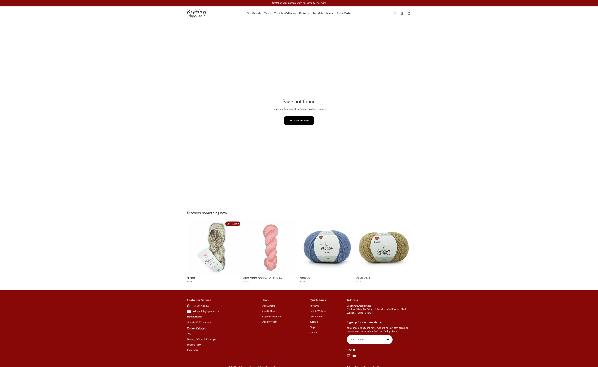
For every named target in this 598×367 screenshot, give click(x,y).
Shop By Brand (269, 311)
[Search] (395, 13)
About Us (314, 305)
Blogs (312, 327)
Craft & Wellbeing (318, 311)
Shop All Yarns (268, 305)
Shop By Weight (269, 321)
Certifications (316, 316)
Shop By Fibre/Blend (272, 316)
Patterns (314, 332)
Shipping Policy (194, 344)
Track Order (192, 350)
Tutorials (314, 321)
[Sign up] (388, 339)
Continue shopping (299, 120)
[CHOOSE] (237, 270)
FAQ (189, 334)
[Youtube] (354, 356)
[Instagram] (349, 356)
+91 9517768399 (200, 306)
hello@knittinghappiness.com (206, 311)
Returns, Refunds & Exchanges (201, 339)
